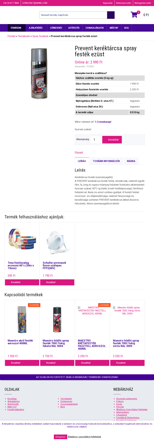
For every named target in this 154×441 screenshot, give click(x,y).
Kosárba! (113, 139)
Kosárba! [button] (15, 282)
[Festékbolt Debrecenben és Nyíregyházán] (19, 15)
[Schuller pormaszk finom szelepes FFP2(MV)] (57, 243)
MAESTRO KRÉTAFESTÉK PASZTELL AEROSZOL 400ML (92, 344)
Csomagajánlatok (95, 28)
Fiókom (120, 401)
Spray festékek (40, 36)
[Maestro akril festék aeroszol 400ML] (22, 321)
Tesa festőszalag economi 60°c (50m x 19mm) (21, 265)
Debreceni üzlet (123, 3)
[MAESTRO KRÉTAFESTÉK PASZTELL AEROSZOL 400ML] (92, 321)
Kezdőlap (3, 28)
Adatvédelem (122, 412)
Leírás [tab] (82, 161)
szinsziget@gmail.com (34, 3)
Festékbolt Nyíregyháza (127, 417)
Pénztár (120, 406)
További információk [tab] (106, 161)
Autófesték (73, 28)
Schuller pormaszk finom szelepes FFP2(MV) (54, 265)
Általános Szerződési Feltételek (131, 409)
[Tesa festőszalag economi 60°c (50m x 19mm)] (22, 243)
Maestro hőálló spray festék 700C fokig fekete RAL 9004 (56, 343)
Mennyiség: (82, 139)
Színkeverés (56, 28)
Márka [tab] (131, 161)
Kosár (119, 404)
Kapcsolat (107, 3)
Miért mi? (114, 28)
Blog (126, 28)
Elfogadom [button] (60, 437)
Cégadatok (121, 415)
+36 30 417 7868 (11, 3)
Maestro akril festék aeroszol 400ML (20, 342)
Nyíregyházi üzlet (143, 3)
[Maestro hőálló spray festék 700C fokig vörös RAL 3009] (127, 321)
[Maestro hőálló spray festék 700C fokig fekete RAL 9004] (57, 321)
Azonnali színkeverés (126, 398)
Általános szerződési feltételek (84, 436)
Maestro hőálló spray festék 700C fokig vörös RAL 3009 (126, 343)
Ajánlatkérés (36, 28)
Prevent (79, 152)
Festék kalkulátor (16, 409)
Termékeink (16, 28)
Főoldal (11, 36)
